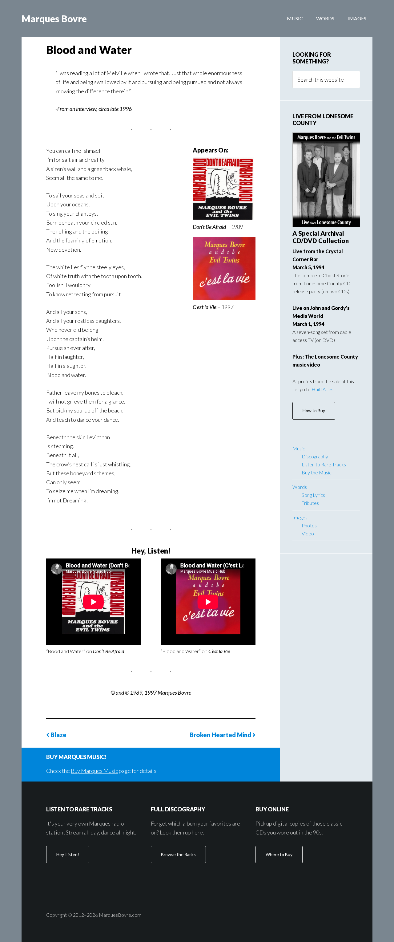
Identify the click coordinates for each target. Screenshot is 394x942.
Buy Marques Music (94, 770)
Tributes (310, 503)
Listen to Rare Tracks (324, 464)
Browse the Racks (178, 854)
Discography (315, 456)
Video (308, 533)
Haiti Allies (322, 389)
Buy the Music (317, 472)
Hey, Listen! (67, 854)
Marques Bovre (54, 18)
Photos (309, 525)
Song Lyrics (313, 495)
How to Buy (314, 410)
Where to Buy (279, 854)
